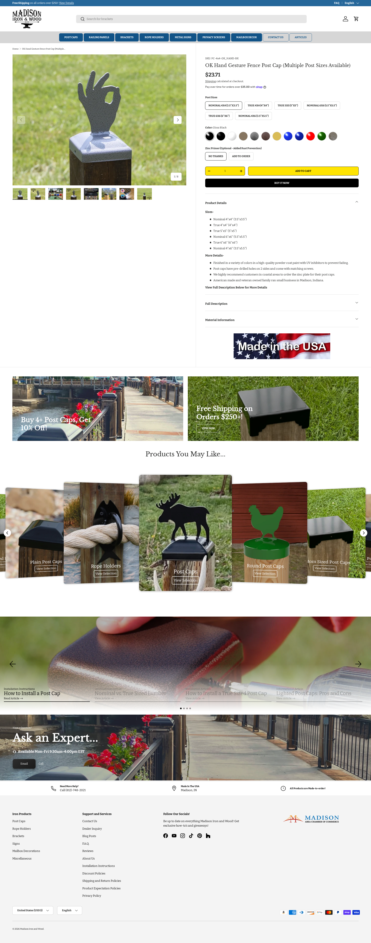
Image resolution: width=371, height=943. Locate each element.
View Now (208, 428)
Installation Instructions (98, 866)
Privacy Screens (214, 37)
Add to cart (303, 170)
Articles (301, 37)
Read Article (11, 698)
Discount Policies (93, 873)
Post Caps (71, 37)
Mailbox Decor (246, 37)
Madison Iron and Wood (32, 929)
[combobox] (191, 19)
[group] (185, 664)
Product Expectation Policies (101, 888)
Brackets (127, 37)
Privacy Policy (91, 895)
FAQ (336, 3)
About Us (88, 858)
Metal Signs (183, 37)
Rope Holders (154, 37)
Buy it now (281, 183)
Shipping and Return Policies (101, 881)
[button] (181, 708)
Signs (16, 843)
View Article (102, 698)
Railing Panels (99, 37)
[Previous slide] (7, 533)
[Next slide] (363, 533)
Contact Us (275, 37)
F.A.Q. (85, 843)
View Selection (46, 568)
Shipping (210, 81)
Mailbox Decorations (26, 851)
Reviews (87, 851)
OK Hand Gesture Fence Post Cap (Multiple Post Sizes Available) (44, 48)
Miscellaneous (21, 858)
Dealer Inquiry (92, 828)
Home (15, 48)
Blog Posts (89, 836)
